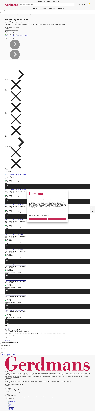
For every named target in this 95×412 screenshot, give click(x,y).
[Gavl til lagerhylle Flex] (11, 35)
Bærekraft (44, 381)
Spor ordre (15, 384)
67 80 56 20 (17, 392)
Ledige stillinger (38, 381)
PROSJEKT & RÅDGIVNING (49, 8)
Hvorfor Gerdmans (23, 381)
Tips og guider (21, 390)
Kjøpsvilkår (20, 384)
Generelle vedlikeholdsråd (8, 354)
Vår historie (31, 381)
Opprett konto (8, 384)
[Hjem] (12, 5)
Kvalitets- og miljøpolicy (53, 381)
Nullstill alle (9, 171)
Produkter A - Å (16, 387)
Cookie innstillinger (9, 398)
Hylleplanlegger (9, 387)
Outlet (22, 387)
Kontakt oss (16, 381)
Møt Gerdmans (9, 381)
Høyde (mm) (8, 146)
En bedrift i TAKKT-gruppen (48, 397)
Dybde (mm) (8, 79)
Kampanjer (61, 8)
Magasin (16, 390)
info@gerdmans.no (9, 392)
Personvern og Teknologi (65, 381)
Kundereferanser (9, 390)
